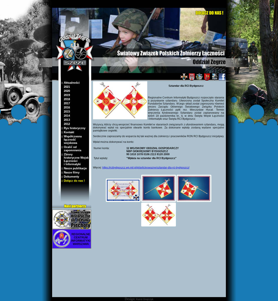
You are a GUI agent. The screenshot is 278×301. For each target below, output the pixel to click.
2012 (65, 124)
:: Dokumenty (70, 176)
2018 (65, 99)
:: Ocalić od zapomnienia (71, 148)
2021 (65, 86)
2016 (65, 107)
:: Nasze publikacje (74, 168)
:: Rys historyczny (73, 128)
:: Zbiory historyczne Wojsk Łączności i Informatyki (75, 159)
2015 (65, 111)
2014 (65, 115)
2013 (65, 119)
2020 (65, 91)
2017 (65, 103)
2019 (65, 95)
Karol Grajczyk (144, 299)
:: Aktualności (70, 82)
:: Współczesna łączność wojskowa (71, 140)
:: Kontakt (67, 132)
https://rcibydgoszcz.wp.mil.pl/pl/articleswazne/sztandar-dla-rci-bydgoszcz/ (145, 167)
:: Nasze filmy (70, 172)
